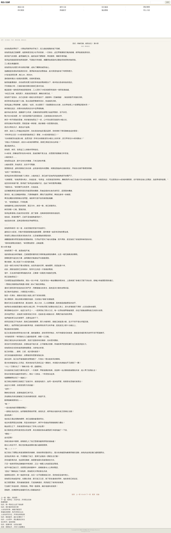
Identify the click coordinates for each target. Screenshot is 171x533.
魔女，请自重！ (13, 497)
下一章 (88, 494)
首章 (73, 494)
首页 (2, 40)
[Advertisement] (85, 25)
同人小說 (146, 10)
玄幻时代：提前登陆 (8, 522)
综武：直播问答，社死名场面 (11, 524)
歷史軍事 (146, 7)
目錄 (97, 494)
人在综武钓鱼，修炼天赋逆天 (11, 509)
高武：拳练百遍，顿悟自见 (18, 40)
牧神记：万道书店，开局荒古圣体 (19, 500)
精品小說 (21, 7)
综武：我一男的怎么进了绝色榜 (12, 504)
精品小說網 (5, 2)
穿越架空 (63, 10)
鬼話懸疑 (105, 10)
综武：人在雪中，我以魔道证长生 (13, 519)
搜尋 (167, 2)
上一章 (78, 494)
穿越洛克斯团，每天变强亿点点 (12, 512)
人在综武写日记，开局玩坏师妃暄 (13, 514)
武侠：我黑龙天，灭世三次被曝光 (13, 527)
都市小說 (63, 7)
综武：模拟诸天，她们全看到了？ (13, 517)
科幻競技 (21, 10)
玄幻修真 (105, 7)
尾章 (93, 494)
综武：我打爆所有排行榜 (10, 507)
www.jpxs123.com (85, 531)
